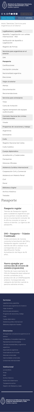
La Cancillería (7, 370)
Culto (4, 316)
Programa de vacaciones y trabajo (13, 314)
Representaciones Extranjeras (12, 342)
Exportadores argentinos (10, 350)
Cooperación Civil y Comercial (14, 171)
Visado (5, 122)
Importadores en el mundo (11, 352)
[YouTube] (12, 14)
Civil (4, 179)
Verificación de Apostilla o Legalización (13, 42)
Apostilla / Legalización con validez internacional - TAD (16, 35)
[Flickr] (16, 14)
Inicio (3, 24)
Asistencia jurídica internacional (12, 322)
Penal (5, 183)
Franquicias (7, 159)
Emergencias (26, 14)
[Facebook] (9, 14)
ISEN (4, 375)
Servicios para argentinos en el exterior (15, 306)
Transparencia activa (9, 383)
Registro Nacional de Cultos (13, 143)
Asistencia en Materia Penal (13, 175)
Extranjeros (7, 135)
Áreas (4, 372)
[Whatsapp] (2, 14)
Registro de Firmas (10, 47)
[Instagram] (7, 14)
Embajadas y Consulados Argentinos (14, 339)
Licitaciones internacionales (11, 360)
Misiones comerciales (9, 355)
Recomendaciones (10, 93)
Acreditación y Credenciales (13, 155)
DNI (4, 57)
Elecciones (7, 77)
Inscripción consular (10, 69)
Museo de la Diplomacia (10, 380)
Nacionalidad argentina (12, 73)
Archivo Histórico (9, 192)
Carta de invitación (10, 106)
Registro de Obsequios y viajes (12, 386)
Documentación (9, 89)
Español (28, 18)
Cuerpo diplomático (9, 319)
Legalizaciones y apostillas (11, 303)
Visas (5, 102)
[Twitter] (5, 14)
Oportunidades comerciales (11, 358)
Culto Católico (8, 147)
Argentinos (7, 131)
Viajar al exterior (8, 308)
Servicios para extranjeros (10, 311)
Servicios (10, 24)
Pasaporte (7, 61)
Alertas (5, 86)
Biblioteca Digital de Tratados (12, 324)
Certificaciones (8, 65)
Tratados (6, 195)
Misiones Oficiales (10, 163)
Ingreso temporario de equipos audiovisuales (15, 111)
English (21, 18)
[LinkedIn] (14, 14)
